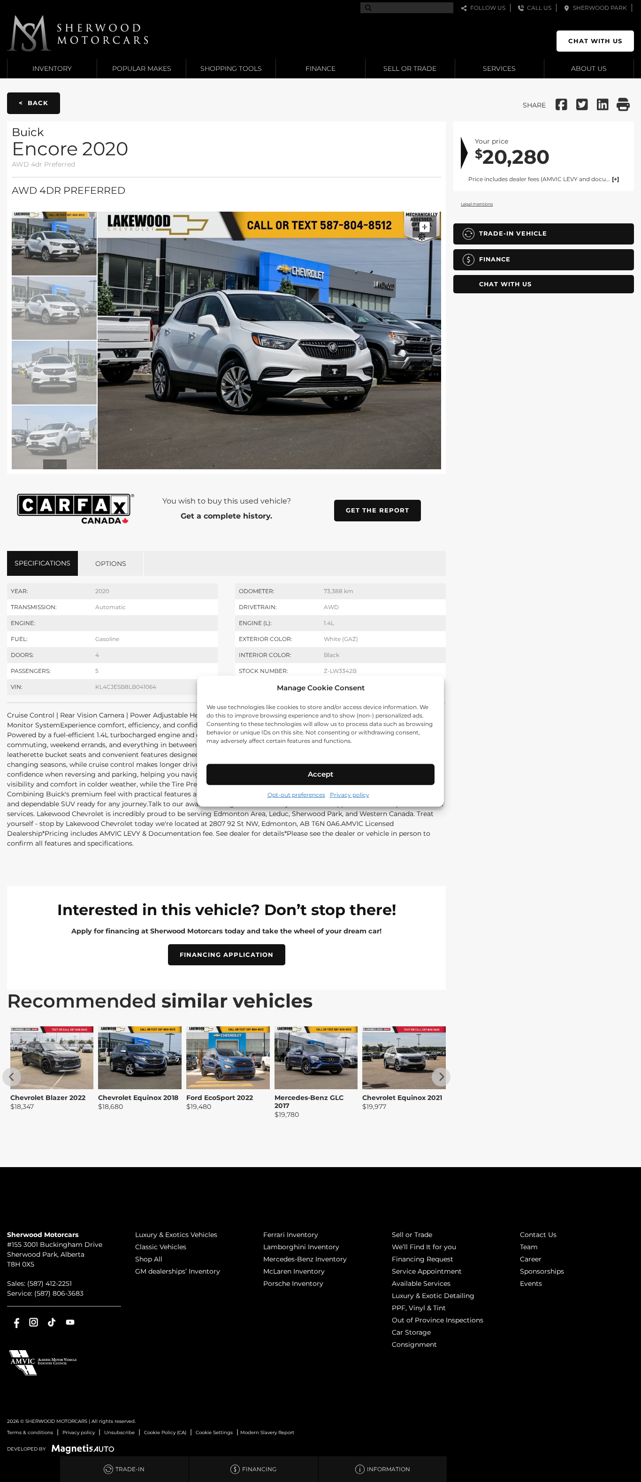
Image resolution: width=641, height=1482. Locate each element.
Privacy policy (349, 794)
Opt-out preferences (296, 794)
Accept (320, 774)
